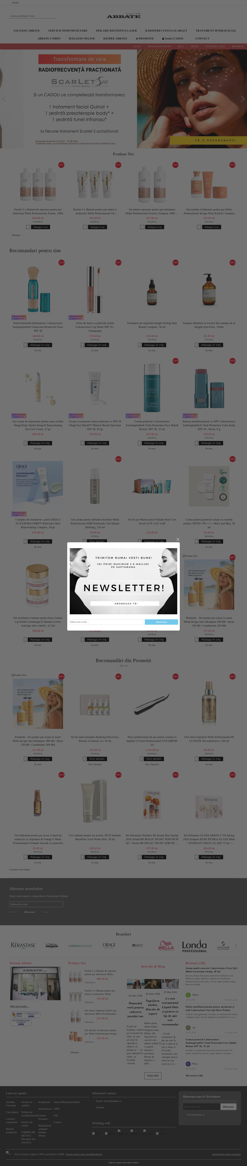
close (178, 540)
